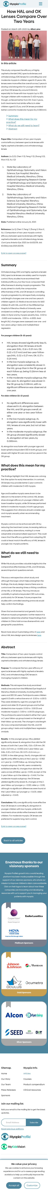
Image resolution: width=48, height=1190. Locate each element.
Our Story (5, 1079)
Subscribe (34, 1122)
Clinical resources (32, 1089)
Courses (27, 1079)
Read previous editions (12, 1128)
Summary (13, 115)
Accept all (14, 1185)
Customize (32, 1185)
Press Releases (8, 1089)
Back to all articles (13, 840)
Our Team (6, 1084)
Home (4, 1073)
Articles (27, 1073)
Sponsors (5, 1095)
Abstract (12, 128)
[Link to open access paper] (13, 253)
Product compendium (34, 1084)
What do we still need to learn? (23, 125)
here (38, 632)
